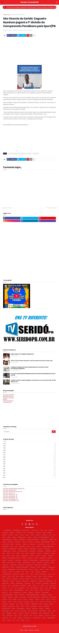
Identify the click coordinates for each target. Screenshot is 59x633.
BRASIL (53, 541)
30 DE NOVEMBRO (16, 530)
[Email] (31, 35)
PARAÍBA (14, 599)
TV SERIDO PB (5, 617)
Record (27, 606)
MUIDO (10, 590)
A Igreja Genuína (26, 530)
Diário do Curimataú (8, 398)
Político (15, 601)
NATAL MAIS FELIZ (17, 592)
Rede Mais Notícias (8, 396)
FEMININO (38, 571)
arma (50, 535)
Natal (11, 592)
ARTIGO (3, 537)
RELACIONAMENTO (21, 608)
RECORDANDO (34, 606)
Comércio (20, 548)
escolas (30, 569)
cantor (48, 544)
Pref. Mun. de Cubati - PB (9, 490)
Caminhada (25, 544)
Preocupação (48, 601)
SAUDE (49, 611)
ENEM (38, 567)
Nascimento (5, 592)
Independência (25, 581)
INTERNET (12, 583)
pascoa (20, 599)
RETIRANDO (47, 608)
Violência (9, 620)
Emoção (12, 567)
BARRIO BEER (22, 539)
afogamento (5, 532)
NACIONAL (47, 590)
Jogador (4, 585)
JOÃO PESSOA (53, 583)
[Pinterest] (27, 35)
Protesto (51, 604)
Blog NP (5, 399)
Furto (53, 574)
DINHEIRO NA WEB (26, 562)
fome (27, 574)
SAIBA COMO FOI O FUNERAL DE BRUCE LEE (22, 354)
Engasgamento (51, 567)
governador (28, 576)
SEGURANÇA (8, 613)
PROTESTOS (4, 606)
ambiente (11, 535)
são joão (17, 611)
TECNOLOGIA (9, 615)
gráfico (39, 576)
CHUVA (28, 546)
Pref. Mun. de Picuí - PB (9, 493)
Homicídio (22, 578)
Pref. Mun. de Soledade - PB (10, 499)
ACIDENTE (51, 530)
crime (3, 553)
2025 (29, 445)
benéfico (4, 541)
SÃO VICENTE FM (42, 611)
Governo (34, 576)
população (26, 601)
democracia (51, 555)
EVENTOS (52, 569)
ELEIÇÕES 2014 (13, 565)
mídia (46, 588)
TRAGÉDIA (41, 615)
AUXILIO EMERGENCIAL (7, 539)
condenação (47, 548)
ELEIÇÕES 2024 (46, 565)
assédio (14, 537)
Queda (17, 606)
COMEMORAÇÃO (12, 548)
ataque (29, 537)
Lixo (47, 585)
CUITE (13, 553)
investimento (27, 583)
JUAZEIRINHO (23, 585)
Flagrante (22, 574)
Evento (46, 569)
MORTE (54, 588)
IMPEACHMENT (5, 581)
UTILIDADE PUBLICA (27, 617)
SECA (3, 613)
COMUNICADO (33, 548)
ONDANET (4, 597)
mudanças (4, 590)
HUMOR (27, 578)
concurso (40, 548)
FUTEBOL (4, 576)
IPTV (33, 583)
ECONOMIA (39, 562)
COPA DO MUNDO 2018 (22, 551)
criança (54, 551)
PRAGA (32, 601)
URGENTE (19, 617)
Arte (54, 535)
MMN (50, 588)
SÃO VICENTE (35, 153)
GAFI (13, 576)
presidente (12, 604)
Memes (41, 588)
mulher (26, 590)
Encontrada (32, 567)
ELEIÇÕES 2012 (5, 565)
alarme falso (38, 532)
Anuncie (37, 630)
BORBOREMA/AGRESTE (45, 541)
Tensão (20, 615)
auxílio (52, 537)
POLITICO (10, 601)
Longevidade (52, 585)
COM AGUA (4, 548)
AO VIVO (32, 535)
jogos (9, 585)
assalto (8, 537)
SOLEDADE (27, 613)
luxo (15, 588)
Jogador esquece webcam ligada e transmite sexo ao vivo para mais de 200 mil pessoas (33, 380)
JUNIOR (29, 585)
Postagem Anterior (7, 208)
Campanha (32, 544)
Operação (10, 597)
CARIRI (11, 546)
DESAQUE (49, 558)
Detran (3, 562)
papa (10, 599)
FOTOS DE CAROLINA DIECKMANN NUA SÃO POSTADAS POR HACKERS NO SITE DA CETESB (33, 374)
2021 (29, 454)
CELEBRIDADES (22, 546)
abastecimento (34, 530)
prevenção (27, 604)
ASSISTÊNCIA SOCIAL (22, 537)
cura (22, 553)
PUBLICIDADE (11, 606)
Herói (3, 578)
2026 (29, 443)
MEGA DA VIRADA (34, 588)
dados (13, 555)
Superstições (46, 613)
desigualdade (18, 560)
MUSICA (41, 590)
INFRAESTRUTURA (49, 581)
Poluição (20, 601)
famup (32, 571)
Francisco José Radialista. (40, 574)
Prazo (36, 601)
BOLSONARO (30, 541)
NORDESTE (31, 592)
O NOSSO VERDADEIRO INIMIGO (32, 594)
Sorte (40, 613)
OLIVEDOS (50, 594)
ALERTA (44, 532)
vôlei (18, 620)
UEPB (10, 617)
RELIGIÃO (28, 608)
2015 (29, 468)
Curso (3, 555)
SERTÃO (14, 613)
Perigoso (25, 599)
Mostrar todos (7, 402)
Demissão (44, 555)
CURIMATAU (32, 553)
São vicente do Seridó (32, 611)
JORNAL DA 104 (15, 585)
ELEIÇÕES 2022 (37, 565)
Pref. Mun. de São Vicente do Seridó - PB (13, 488)
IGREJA (39, 578)
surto (52, 613)
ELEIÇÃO (52, 562)
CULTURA (18, 553)
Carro (16, 546)
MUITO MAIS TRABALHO (18, 590)
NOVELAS (16, 594)
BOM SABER (37, 541)
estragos (42, 569)
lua (8, 588)
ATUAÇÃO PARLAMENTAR (44, 537)
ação (46, 530)
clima (33, 546)
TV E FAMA (53, 615)
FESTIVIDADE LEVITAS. (6, 574)
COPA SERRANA (32, 551)
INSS (55, 581)
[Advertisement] (31, 51)
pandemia (4, 599)
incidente (18, 581)
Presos (22, 604)
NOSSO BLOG (37, 592)
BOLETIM (24, 541)
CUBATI (8, 553)
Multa (31, 590)
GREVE (44, 576)
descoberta (10, 560)
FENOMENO (44, 571)
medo (27, 588)
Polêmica (37, 599)
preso (17, 604)
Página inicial (6, 14)
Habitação (50, 576)
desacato (30, 558)
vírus (14, 620)
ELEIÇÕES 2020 (29, 565)
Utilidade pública (36, 617)
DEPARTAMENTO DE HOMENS (14, 558)
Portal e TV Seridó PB (29, 2)
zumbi (27, 620)
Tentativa (26, 615)
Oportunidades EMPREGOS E (34, 597)
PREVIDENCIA (34, 604)
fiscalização (15, 574)
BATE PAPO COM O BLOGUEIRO (32, 539)
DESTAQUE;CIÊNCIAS (33, 560)
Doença (33, 562)
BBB (55, 539)
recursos (40, 606)
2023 (29, 450)
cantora (53, 544)
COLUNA (38, 546)
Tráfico (35, 615)
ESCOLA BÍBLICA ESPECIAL (22, 569)
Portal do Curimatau (8, 395)
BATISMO (51, 539)
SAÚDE (54, 611)
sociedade (20, 613)
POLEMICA (31, 599)
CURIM (26, 553)
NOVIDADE (22, 594)
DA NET (8, 555)
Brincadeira (18, 544)
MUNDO (36, 590)
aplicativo (38, 535)
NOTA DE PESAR (45, 592)
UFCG (14, 617)
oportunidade (23, 597)
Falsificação (17, 571)
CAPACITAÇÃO (5, 546)
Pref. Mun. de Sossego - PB (10, 496)
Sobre (26, 630)
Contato (31, 630)
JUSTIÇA (34, 585)
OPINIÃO (16, 597)
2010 (29, 477)
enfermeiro (44, 567)
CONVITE (14, 551)
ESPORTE (29, 153)
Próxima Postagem (52, 208)
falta (23, 571)
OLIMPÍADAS (43, 594)
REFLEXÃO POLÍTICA (6, 608)
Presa (54, 601)
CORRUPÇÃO (48, 551)
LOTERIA (3, 588)
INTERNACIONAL (5, 583)
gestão (22, 576)
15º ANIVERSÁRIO (7, 530)
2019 (29, 459)
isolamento (38, 583)
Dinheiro (19, 562)
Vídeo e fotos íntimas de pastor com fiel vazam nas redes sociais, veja (32, 360)
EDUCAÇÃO (46, 562)
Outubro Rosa (53, 597)
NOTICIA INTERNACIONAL (7, 594)
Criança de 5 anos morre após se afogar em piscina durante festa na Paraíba (31, 7)
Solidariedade (34, 613)
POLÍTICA (4, 601)
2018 (29, 461)
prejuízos (42, 601)
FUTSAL (9, 576)
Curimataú (39, 553)
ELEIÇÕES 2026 (5, 567)
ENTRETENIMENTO (11, 569)
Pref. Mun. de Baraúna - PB (10, 497)
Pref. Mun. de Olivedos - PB (10, 494)
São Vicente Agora (8, 401)
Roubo (12, 611)
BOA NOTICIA (10, 541)
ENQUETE (4, 569)
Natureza (25, 592)
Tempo (15, 615)
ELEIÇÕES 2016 (21, 565)
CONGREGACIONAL (6, 551)
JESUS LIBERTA (45, 583)
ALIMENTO (50, 532)
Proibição (46, 604)
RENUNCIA (41, 608)
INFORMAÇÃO (41, 581)
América (16, 535)
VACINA (44, 617)
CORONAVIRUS (40, 551)
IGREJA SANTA (45, 578)
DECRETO (32, 555)
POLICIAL (48, 599)
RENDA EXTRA (34, 608)
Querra (22, 606)
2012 (29, 475)
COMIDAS (26, 548)
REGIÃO (13, 608)
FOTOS (31, 574)
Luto (12, 588)
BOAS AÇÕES (17, 541)
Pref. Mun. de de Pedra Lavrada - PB (12, 491)
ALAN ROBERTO (30, 532)
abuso (41, 530)
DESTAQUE (24, 153)
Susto (3, 615)
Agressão (12, 532)
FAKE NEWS (4, 571)
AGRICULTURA (18, 532)
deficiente (38, 555)
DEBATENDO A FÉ (24, 555)
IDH (35, 578)
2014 (29, 470)
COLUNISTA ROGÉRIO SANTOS (18, 14)
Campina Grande (41, 544)
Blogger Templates (7, 628)
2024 (29, 448)
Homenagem (15, 578)
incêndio (12, 581)
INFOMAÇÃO (33, 581)
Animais (22, 535)
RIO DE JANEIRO (5, 611)
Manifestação (21, 588)
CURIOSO (53, 553)
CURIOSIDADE (46, 553)
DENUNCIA (4, 558)
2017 (29, 464)
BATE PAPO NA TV (44, 539)
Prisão (40, 604)
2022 (29, 452)
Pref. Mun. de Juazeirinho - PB (11, 500)
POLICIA (42, 599)
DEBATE (17, 555)
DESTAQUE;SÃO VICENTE (44, 560)
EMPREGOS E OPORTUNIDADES (22, 567)
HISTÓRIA (8, 578)
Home (21, 630)
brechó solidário (5, 544)
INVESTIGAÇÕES (19, 583)
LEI (38, 585)
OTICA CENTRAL (45, 597)
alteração (4, 535)
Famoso (27, 571)
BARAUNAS (15, 539)
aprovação (44, 535)
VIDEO (3, 620)
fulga (49, 574)
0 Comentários (28, 30)
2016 (29, 466)
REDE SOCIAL (46, 606)
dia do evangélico (11, 562)
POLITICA (53, 599)
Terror (31, 615)
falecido (10, 571)
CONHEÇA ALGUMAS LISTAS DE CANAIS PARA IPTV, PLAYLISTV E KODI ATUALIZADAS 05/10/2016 (29, 367)
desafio (36, 558)
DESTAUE (53, 560)
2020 (29, 457)
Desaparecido (43, 558)
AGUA (24, 532)
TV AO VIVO (47, 615)
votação (22, 620)
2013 (29, 473)
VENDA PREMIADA (51, 617)
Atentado (35, 537)
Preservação (5, 604)
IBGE (32, 578)
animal (27, 535)
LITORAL (42, 585)
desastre (4, 560)
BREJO (12, 544)
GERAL (17, 576)
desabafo (24, 558)
